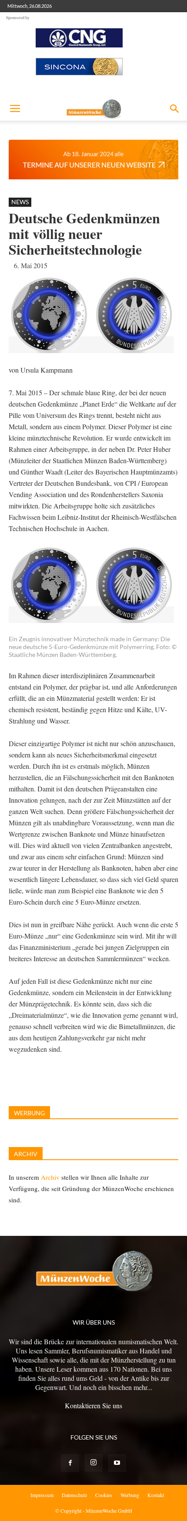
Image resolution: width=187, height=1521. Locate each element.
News (20, 201)
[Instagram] (93, 1462)
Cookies (103, 1494)
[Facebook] (70, 1463)
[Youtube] (117, 1463)
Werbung (129, 1494)
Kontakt (155, 1494)
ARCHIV (25, 1154)
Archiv (50, 1177)
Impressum (41, 1494)
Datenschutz (74, 1494)
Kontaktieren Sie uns (93, 1405)
